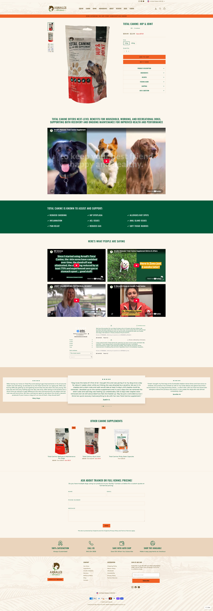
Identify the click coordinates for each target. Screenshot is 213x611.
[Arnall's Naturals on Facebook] (136, 587)
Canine (88, 8)
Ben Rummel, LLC (120, 604)
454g (133, 43)
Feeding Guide (144, 82)
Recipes (144, 77)
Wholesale (110, 571)
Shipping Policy (112, 566)
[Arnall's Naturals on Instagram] (132, 587)
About (111, 8)
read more (133, 332)
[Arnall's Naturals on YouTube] (139, 587)
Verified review (141, 325)
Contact (85, 580)
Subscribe (146, 580)
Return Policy (111, 568)
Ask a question (144, 91)
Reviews (118, 8)
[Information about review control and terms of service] (88, 333)
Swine (95, 8)
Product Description (144, 68)
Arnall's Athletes (88, 571)
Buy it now (144, 62)
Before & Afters (88, 575)
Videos (132, 8)
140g (126, 43)
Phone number (74, 500)
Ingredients (103, 8)
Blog (125, 8)
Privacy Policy (114, 531)
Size (124, 40)
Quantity (126, 48)
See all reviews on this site (80, 336)
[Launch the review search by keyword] (91, 357)
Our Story (86, 566)
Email (109, 491)
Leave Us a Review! (55, 579)
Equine (81, 8)
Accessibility (111, 573)
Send (106, 525)
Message (71, 508)
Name (70, 491)
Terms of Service (126, 531)
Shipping (144, 86)
